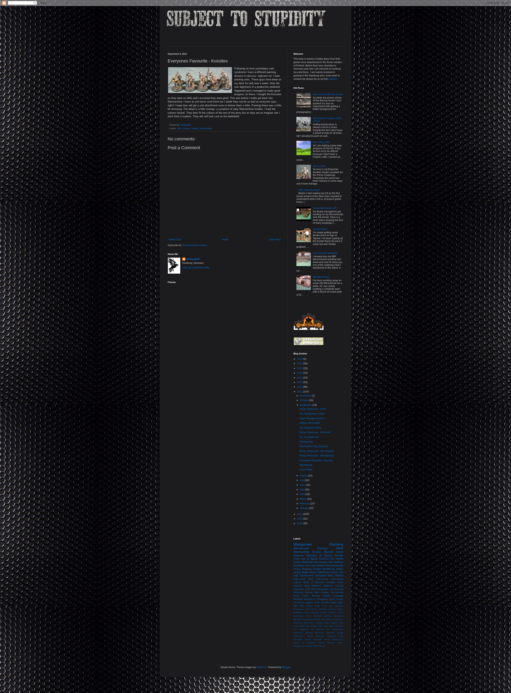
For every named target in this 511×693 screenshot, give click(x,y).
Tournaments (307, 575)
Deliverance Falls (301, 609)
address (333, 79)
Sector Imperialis (313, 639)
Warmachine (206, 128)
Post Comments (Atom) (194, 245)
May (302, 489)
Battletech (328, 586)
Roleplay (307, 569)
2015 (300, 377)
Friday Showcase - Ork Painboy (316, 451)
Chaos (297, 569)
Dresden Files (322, 623)
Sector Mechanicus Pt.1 (325, 208)
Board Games (301, 595)
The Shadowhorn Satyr (311, 413)
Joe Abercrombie (334, 629)
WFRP (315, 646)
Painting (195, 128)
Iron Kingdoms (301, 629)
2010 (300, 518)
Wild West (298, 606)
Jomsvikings (337, 579)
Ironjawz (325, 592)
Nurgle (340, 633)
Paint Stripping (312, 612)
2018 (300, 363)
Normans (331, 633)
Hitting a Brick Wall (309, 423)
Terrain (339, 555)
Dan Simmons (336, 606)
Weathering (328, 569)
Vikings (308, 646)
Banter (309, 606)
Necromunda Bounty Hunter (328, 94)
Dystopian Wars (324, 575)
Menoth (328, 551)
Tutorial (339, 558)
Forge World (299, 626)
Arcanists (317, 616)
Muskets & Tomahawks (316, 599)
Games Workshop (303, 562)
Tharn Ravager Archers (312, 418)
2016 (300, 373)
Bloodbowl (315, 619)
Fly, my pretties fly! (309, 437)
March (303, 499)
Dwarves (324, 558)
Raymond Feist (335, 636)
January (304, 508)
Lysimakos (298, 633)
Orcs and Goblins (315, 565)
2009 (300, 523)
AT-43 (308, 616)
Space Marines (327, 643)
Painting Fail (306, 441)
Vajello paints (337, 602)
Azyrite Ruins (320, 229)
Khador (186, 128)
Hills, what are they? (309, 190)
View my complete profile (195, 267)
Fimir (341, 623)
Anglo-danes (299, 579)
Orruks (339, 599)
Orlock (310, 636)
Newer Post (175, 239)
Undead (297, 582)
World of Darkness (314, 582)
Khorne (314, 609)
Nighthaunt (324, 572)
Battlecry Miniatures (333, 616)
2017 (300, 368)
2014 (300, 382)
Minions (339, 575)
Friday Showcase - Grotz (312, 409)
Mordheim (298, 599)
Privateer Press (335, 582)
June (303, 485)
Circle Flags (305, 469)
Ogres (332, 599)
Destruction (309, 623)
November (306, 395)
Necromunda (337, 592)
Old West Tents (321, 277)
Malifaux (338, 562)
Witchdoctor (305, 465)
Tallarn (340, 643)
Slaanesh (297, 586)
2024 (300, 359)
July (302, 480)
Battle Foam (321, 606)
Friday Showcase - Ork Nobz (314, 432)
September (306, 405)
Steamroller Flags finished (313, 446)
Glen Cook (323, 626)
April (302, 494)
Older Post (274, 239)
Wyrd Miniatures (313, 586)
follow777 (261, 667)
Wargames (302, 544)
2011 (300, 514)
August (304, 475)
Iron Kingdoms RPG (310, 427)
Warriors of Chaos (319, 555)
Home (225, 239)
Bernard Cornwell (301, 619)
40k (332, 558)
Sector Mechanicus (333, 639)
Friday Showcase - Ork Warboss (316, 455)
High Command (336, 626)
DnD (308, 589)
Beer (317, 592)
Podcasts (320, 636)
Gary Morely (311, 626)
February (305, 503)
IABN (179, 128)
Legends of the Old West (317, 602)
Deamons (297, 623)
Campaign (338, 595)
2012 (300, 391)
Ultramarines (299, 646)
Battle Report (309, 572)
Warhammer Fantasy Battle (318, 548)
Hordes (316, 551)
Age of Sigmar (309, 558)
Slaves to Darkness (304, 643)
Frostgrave (298, 602)
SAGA (296, 558)
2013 (300, 386)
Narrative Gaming (327, 609)
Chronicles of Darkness (332, 619)
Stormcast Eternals (303, 592)
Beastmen (298, 565)
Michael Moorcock (315, 633)
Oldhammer (298, 636)
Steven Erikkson (329, 612)
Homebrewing (336, 589)
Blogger (286, 667)
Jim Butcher (317, 629)
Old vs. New (319, 166)
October (304, 400)
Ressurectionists (334, 565)
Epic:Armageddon (320, 589)
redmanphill (193, 259)
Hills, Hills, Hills (321, 142)
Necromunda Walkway (325, 253)
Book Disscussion (318, 579)
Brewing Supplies (321, 595)
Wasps (322, 646)
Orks (330, 562)
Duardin (334, 623)
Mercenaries (321, 562)
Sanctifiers (298, 639)
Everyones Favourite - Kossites (316, 460)
